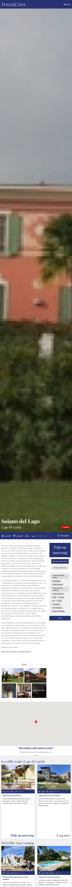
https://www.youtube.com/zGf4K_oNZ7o (16, 652)
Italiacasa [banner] (11, 4)
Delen (60, 618)
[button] (36, 722)
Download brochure (60, 568)
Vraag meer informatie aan (60, 561)
